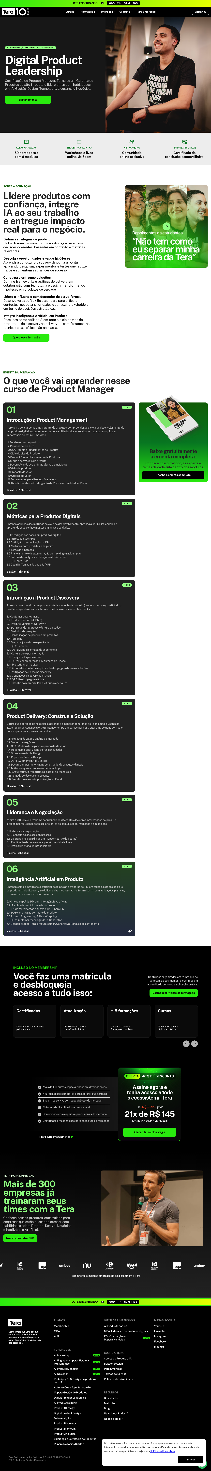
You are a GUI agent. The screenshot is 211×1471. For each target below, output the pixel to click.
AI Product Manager (66, 1368)
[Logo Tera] (15, 1322)
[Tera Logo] (15, 12)
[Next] (194, 1043)
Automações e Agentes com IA (72, 1387)
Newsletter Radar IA (116, 1413)
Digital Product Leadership (70, 1397)
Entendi (191, 1459)
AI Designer (61, 1373)
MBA (57, 1331)
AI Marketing (61, 1355)
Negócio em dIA (113, 1418)
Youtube (159, 1326)
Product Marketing (65, 1428)
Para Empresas (146, 11)
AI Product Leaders (115, 1326)
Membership (61, 1326)
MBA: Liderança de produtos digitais (126, 1331)
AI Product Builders (65, 1402)
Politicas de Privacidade (118, 1379)
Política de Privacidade (162, 1451)
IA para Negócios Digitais (69, 1444)
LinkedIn (159, 1331)
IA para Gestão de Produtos (70, 1392)
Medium (159, 1346)
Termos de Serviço (115, 1373)
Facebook (160, 1341)
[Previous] (186, 1043)
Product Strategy (64, 1408)
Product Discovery (65, 1423)
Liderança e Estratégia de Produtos (75, 1438)
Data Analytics (63, 1418)
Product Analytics (64, 1433)
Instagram (160, 1336)
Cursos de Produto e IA (117, 1358)
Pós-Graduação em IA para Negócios (115, 1338)
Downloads (111, 1398)
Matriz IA (109, 1403)
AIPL (57, 1336)
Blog (107, 1408)
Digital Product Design (67, 1413)
